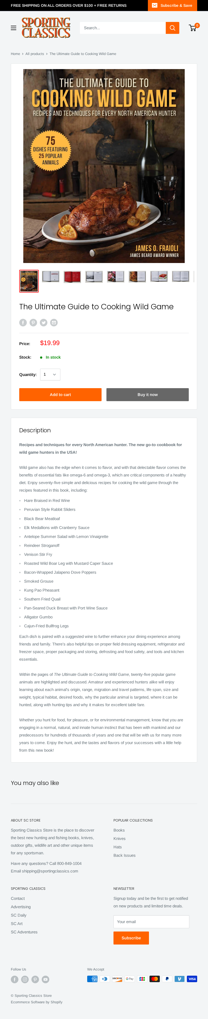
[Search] (172, 28)
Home (15, 54)
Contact (18, 898)
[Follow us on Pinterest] (35, 979)
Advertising (21, 906)
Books (119, 830)
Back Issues (124, 855)
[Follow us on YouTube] (45, 979)
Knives (119, 838)
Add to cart (60, 394)
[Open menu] (13, 28)
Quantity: (28, 374)
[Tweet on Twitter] (43, 322)
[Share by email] (54, 322)
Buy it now (148, 394)
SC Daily (19, 915)
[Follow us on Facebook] (14, 979)
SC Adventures (24, 932)
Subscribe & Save (176, 5)
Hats (117, 847)
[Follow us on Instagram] (25, 979)
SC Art (16, 923)
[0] (192, 28)
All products (34, 54)
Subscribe (131, 938)
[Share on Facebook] (23, 322)
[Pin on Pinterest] (33, 322)
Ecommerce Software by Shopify (37, 1002)
